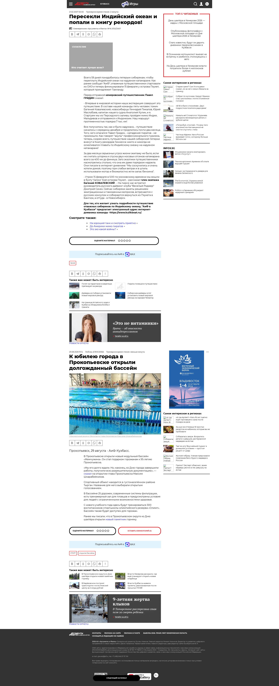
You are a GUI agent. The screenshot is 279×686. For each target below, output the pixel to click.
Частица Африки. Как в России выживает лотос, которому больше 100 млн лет (192, 137)
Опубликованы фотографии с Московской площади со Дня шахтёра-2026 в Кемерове (187, 33)
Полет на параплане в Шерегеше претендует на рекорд (97, 285)
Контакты (96, 633)
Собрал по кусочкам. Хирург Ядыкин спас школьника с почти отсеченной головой (193, 98)
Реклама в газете (132, 633)
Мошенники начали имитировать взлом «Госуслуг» (190, 153)
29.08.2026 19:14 (76, 352)
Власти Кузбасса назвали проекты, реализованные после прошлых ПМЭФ (142, 585)
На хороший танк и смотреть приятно (113, 223)
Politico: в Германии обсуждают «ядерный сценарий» (189, 191)
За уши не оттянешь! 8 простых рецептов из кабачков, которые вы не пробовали (193, 429)
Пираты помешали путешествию (142, 284)
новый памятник (115, 519)
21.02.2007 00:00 (76, 12)
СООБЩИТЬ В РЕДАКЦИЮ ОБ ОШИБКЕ (108, 636)
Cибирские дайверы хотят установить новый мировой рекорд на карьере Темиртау (141, 295)
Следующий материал (116, 678)
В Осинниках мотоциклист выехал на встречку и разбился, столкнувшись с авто (186, 56)
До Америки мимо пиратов (106, 226)
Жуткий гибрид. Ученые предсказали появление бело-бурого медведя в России (193, 458)
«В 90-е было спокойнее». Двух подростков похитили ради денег (191, 107)
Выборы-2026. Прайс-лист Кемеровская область (165, 633)
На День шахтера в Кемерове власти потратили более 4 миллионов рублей (187, 68)
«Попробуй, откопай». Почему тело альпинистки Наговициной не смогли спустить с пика (192, 127)
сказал (88, 473)
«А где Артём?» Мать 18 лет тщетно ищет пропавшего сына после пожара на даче (191, 419)
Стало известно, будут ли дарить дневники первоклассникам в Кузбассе (186, 45)
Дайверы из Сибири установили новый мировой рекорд (96, 294)
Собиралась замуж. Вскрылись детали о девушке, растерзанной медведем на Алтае (191, 438)
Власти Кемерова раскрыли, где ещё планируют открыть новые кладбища (142, 576)
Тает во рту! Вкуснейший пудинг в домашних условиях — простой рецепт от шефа (191, 448)
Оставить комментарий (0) (140, 531)
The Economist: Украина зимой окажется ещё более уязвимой (189, 182)
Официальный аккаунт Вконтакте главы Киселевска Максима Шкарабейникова (105, 436)
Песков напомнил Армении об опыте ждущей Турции (192, 163)
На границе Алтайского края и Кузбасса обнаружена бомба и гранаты (96, 304)
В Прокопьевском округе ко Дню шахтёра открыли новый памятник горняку (97, 576)
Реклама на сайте (112, 633)
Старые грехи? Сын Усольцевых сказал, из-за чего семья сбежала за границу (192, 89)
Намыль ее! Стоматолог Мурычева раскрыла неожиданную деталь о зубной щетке (191, 117)
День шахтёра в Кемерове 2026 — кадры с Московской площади (186, 21)
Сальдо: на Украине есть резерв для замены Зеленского (191, 172)
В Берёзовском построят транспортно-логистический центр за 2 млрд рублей (95, 585)
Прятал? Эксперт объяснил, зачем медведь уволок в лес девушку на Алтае (191, 467)
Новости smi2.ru (78, 343)
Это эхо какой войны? (103, 229)
